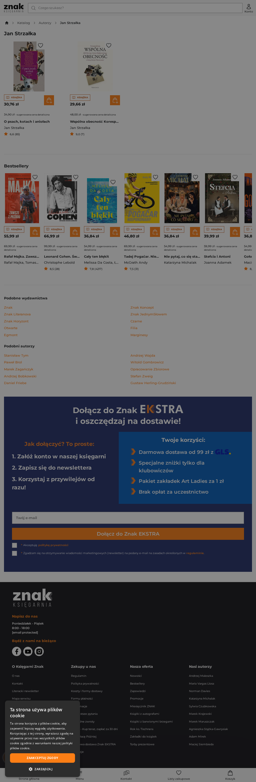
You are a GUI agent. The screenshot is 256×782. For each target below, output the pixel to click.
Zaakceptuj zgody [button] (42, 758)
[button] (42, 769)
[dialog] (42, 739)
